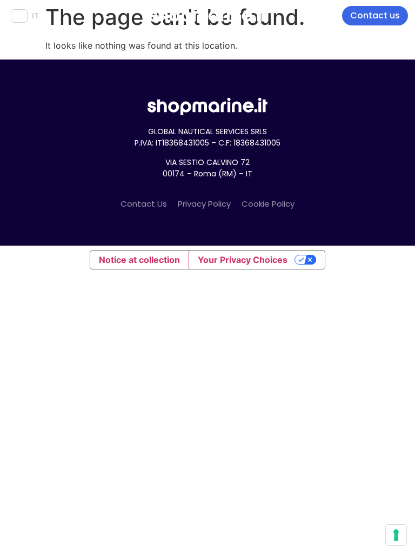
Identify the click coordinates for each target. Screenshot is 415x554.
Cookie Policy (268, 203)
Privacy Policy (204, 203)
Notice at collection (139, 259)
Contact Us (144, 203)
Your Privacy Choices (242, 259)
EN (19, 15)
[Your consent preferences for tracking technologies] (396, 535)
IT (35, 15)
